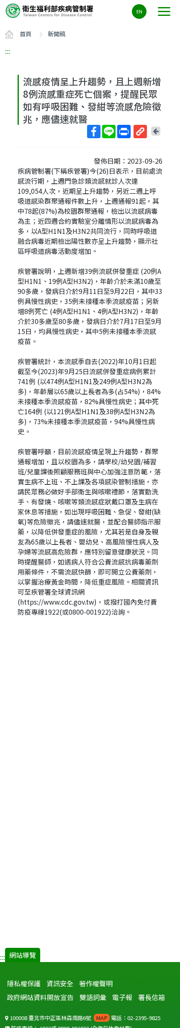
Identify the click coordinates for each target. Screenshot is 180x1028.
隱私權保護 (24, 983)
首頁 (25, 33)
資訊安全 (59, 983)
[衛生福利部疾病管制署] (50, 10)
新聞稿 (56, 33)
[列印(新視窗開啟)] (123, 131)
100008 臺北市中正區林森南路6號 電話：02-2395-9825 (84, 1018)
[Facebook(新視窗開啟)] (93, 131)
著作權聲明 (96, 983)
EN (139, 11)
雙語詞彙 (93, 997)
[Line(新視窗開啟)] (108, 131)
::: (7, 51)
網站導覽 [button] (22, 955)
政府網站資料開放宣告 (40, 997)
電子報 (122, 997)
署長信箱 (151, 997)
